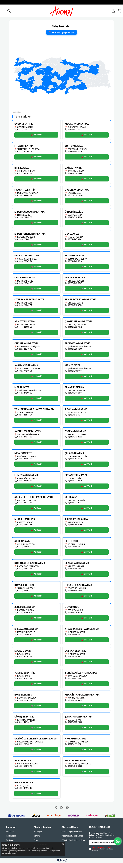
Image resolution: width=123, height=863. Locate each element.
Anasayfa (10, 832)
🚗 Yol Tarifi (36, 134)
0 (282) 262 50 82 (24, 744)
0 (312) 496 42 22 (24, 173)
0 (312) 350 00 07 (24, 151)
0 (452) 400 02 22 (24, 656)
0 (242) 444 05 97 (24, 195)
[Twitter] (56, 807)
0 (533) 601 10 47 (24, 766)
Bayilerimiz (10, 840)
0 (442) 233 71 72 (75, 327)
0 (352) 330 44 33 (24, 503)
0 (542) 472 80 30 (24, 393)
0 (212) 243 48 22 (75, 437)
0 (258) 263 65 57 (75, 283)
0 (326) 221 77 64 (24, 415)
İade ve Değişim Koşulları (72, 832)
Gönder (112, 842)
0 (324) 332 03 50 (24, 590)
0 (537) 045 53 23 (75, 766)
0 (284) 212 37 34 (75, 305)
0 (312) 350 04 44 (75, 173)
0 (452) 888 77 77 (75, 634)
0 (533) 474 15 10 (24, 788)
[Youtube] (67, 807)
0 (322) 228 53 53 (24, 129)
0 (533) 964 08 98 (75, 590)
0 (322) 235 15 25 (75, 129)
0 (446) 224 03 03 (24, 327)
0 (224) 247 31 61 (75, 239)
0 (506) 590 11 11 (75, 546)
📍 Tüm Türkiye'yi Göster (61, 32)
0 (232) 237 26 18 (75, 481)
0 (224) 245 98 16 (75, 261)
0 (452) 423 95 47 (24, 678)
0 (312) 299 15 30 (75, 151)
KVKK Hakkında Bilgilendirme (73, 840)
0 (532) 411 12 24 (75, 744)
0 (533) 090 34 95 (75, 700)
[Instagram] (61, 807)
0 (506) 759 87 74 (24, 261)
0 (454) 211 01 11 (75, 393)
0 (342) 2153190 (74, 371)
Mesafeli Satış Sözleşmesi (72, 836)
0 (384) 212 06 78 (24, 634)
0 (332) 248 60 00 (75, 524)
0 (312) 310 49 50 (75, 217)
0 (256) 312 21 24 (75, 195)
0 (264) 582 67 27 (24, 700)
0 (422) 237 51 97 (24, 568)
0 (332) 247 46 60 (24, 546)
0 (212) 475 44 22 (24, 437)
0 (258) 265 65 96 (24, 283)
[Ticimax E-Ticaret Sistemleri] (61, 860)
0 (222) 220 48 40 (24, 349)
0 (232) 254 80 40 (75, 459)
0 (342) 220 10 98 (75, 349)
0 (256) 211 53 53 (24, 217)
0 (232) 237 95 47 (24, 481)
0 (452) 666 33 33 (75, 656)
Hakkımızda (11, 836)
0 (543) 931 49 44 (75, 503)
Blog (36, 840)
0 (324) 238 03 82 (75, 568)
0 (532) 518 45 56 (75, 612)
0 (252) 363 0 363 (24, 612)
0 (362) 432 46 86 (24, 722)
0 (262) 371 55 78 (24, 524)
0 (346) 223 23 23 (75, 722)
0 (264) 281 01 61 (75, 678)
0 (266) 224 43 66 (24, 239)
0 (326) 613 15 (74, 415)
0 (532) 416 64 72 (24, 459)
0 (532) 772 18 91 (24, 371)
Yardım (37, 836)
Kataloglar (38, 832)
